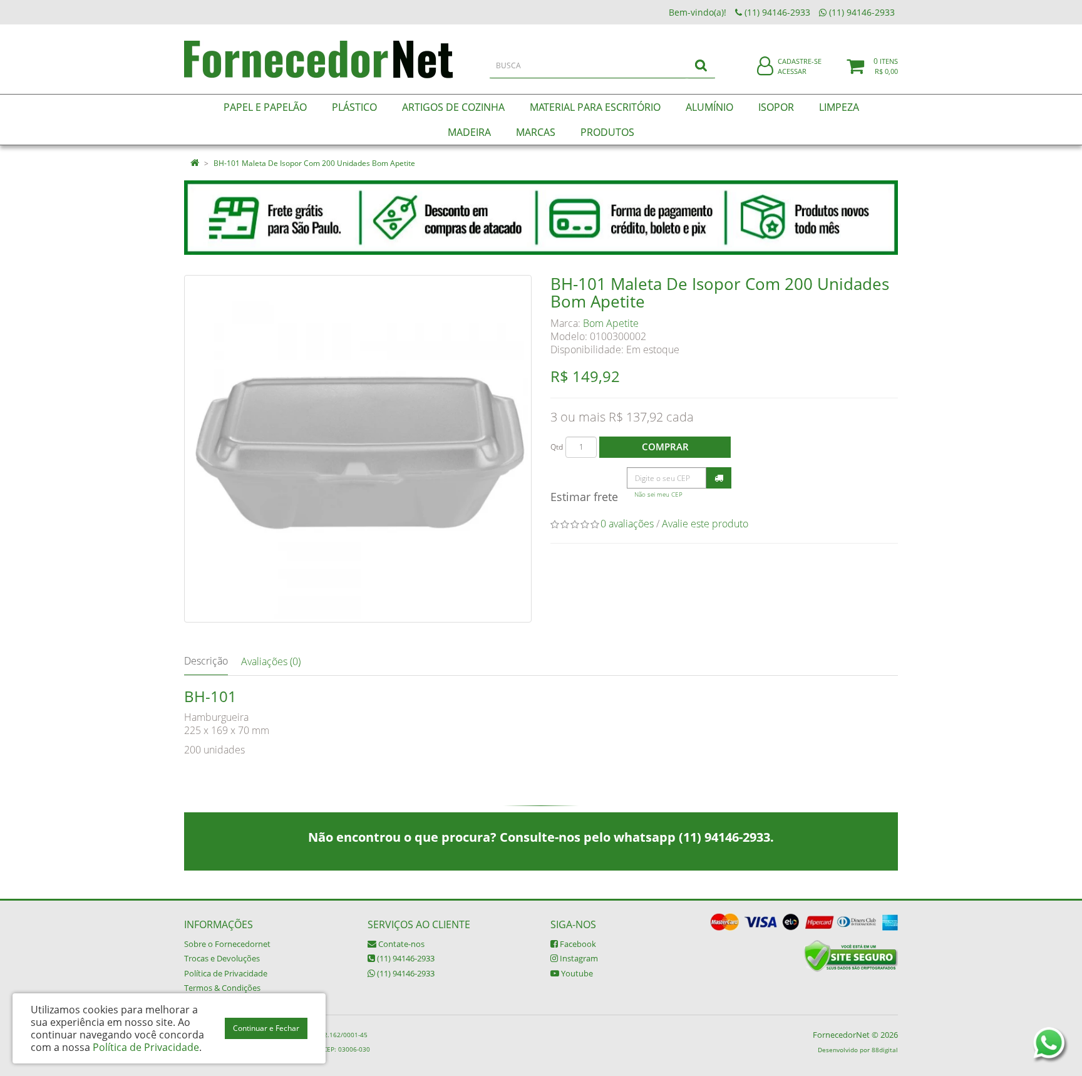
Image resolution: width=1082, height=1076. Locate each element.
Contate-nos (400, 943)
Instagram (578, 958)
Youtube (576, 973)
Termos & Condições (222, 987)
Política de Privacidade (225, 973)
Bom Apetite (611, 323)
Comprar (665, 446)
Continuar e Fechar (266, 1028)
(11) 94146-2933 (405, 958)
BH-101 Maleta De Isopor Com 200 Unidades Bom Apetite (314, 163)
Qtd (556, 447)
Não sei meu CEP (658, 494)
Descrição (206, 661)
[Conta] (765, 66)
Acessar (792, 71)
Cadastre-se (800, 61)
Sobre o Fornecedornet (227, 943)
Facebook (577, 943)
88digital (885, 1049)
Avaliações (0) (271, 661)
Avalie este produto (705, 523)
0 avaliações (627, 523)
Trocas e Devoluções (222, 958)
